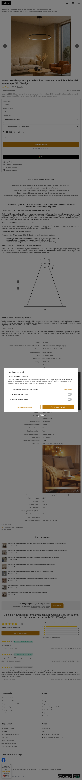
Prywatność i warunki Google (42, 383)
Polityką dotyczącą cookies (54, 379)
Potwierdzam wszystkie (58, 407)
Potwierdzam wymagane (24, 407)
